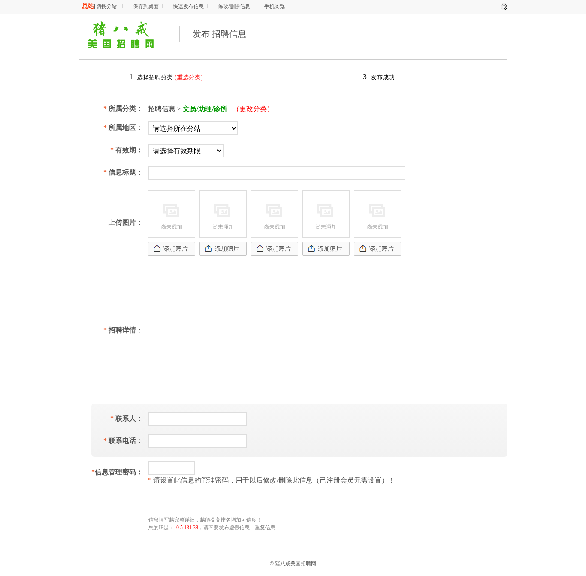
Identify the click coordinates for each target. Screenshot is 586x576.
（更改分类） (253, 108)
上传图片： (126, 222)
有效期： (126, 150)
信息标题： (123, 172)
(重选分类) (189, 77)
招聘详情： (123, 330)
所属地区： (123, 127)
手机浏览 (274, 6)
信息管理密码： (117, 472)
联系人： (126, 418)
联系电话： (123, 440)
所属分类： (123, 108)
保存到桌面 (146, 6)
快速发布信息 (188, 6)
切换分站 (106, 6)
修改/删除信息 (234, 6)
